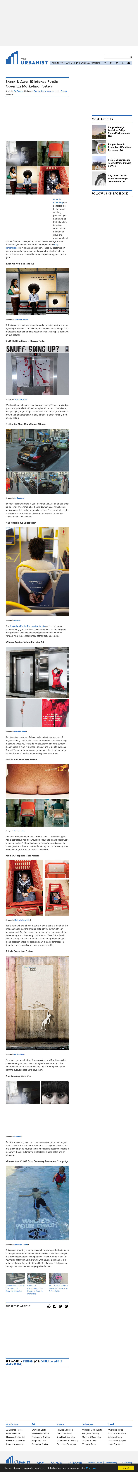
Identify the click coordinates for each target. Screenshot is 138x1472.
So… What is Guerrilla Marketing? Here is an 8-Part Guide (58, 1288)
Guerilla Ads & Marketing (44, 91)
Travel (111, 1424)
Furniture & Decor (64, 1433)
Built (83, 62)
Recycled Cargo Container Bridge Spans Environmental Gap (119, 132)
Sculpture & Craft (39, 1440)
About (41, 1462)
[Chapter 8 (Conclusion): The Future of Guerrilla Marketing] (36, 1278)
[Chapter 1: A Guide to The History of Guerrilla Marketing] (15, 1278)
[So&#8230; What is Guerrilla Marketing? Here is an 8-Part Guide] (58, 1278)
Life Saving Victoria (21, 1244)
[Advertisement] (69, 23)
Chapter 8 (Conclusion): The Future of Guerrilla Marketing (35, 1289)
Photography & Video (41, 1437)
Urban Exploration (115, 1444)
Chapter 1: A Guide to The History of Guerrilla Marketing (15, 1288)
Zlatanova (17, 1136)
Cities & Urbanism (14, 1433)
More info (91, 1468)
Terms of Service (95, 1462)
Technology (87, 1424)
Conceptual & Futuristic (92, 1429)
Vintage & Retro (89, 1444)
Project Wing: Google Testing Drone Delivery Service (119, 162)
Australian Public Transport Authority (27, 626)
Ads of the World (21, 399)
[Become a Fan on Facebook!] (105, 62)
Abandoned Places (14, 1429)
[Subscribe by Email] (128, 62)
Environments (93, 62)
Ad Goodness (19, 498)
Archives (56, 1462)
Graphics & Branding (66, 1437)
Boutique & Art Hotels (117, 1433)
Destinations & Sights (117, 1440)
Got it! (126, 1467)
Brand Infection (19, 831)
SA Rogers (18, 91)
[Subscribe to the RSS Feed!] (122, 62)
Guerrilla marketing (58, 201)
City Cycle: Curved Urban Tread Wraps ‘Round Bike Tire (118, 178)
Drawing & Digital (39, 1429)
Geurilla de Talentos (21, 319)
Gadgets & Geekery (90, 1433)
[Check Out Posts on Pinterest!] (117, 62)
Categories (75, 1462)
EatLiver (17, 620)
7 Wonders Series (115, 1429)
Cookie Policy (126, 1462)
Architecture (58, 62)
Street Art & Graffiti (40, 1444)
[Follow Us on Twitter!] (111, 62)
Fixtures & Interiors (65, 1429)
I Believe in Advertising (22, 920)
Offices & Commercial (15, 1440)
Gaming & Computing (91, 1437)
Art (68, 62)
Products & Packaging (66, 1444)
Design (74, 62)
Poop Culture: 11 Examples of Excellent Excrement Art (119, 147)
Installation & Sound (40, 1433)
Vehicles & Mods (89, 1440)
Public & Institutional (14, 1444)
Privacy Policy (111, 1462)
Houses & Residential (15, 1437)
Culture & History (115, 1437)
